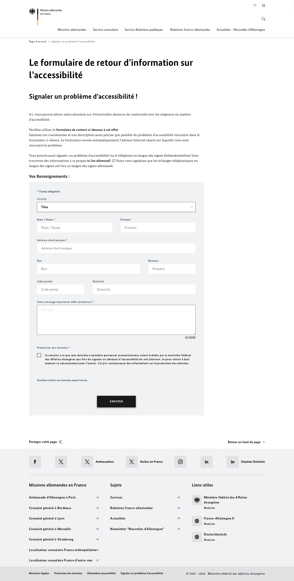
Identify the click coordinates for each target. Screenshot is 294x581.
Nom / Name (46, 219)
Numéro (153, 261)
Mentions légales (39, 573)
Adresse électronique (52, 240)
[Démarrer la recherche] (262, 16)
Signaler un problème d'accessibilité (142, 573)
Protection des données (68, 573)
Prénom (125, 219)
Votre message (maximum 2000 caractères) (65, 302)
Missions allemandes (72, 30)
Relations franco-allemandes (190, 30)
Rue (39, 261)
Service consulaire (105, 30)
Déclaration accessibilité (101, 573)
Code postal (44, 281)
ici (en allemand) (98, 161)
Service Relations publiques (144, 30)
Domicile (98, 281)
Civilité (42, 199)
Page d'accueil (37, 41)
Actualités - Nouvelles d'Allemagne (241, 30)
